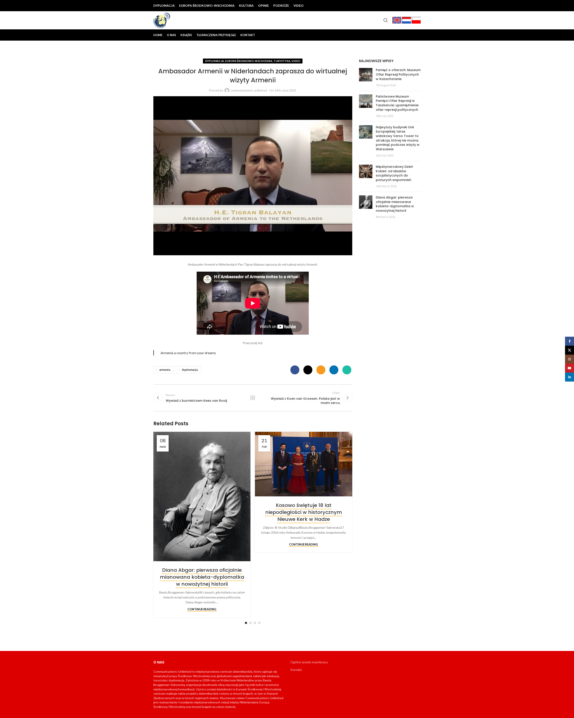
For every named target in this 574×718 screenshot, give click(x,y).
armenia (164, 369)
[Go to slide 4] (259, 623)
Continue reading (201, 609)
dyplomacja (190, 369)
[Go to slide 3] (255, 623)
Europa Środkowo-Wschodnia (248, 61)
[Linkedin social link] (417, 5)
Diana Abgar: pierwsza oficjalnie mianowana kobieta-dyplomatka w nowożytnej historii (202, 577)
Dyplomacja (214, 61)
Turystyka (282, 61)
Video (295, 61)
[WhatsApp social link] (346, 369)
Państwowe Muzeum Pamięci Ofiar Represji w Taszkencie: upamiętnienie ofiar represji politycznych (397, 103)
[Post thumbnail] (365, 77)
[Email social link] (320, 369)
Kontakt (296, 670)
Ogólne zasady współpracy (309, 662)
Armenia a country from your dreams (188, 353)
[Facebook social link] (388, 5)
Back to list (252, 397)
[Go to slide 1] (246, 623)
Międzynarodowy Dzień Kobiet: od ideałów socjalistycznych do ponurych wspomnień (394, 173)
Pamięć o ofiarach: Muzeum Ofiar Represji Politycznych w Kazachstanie (398, 74)
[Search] (385, 20)
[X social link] (395, 5)
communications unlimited (248, 90)
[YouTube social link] (410, 5)
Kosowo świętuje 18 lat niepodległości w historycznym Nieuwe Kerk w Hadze (303, 512)
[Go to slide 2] (250, 623)
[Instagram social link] (402, 5)
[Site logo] (161, 20)
